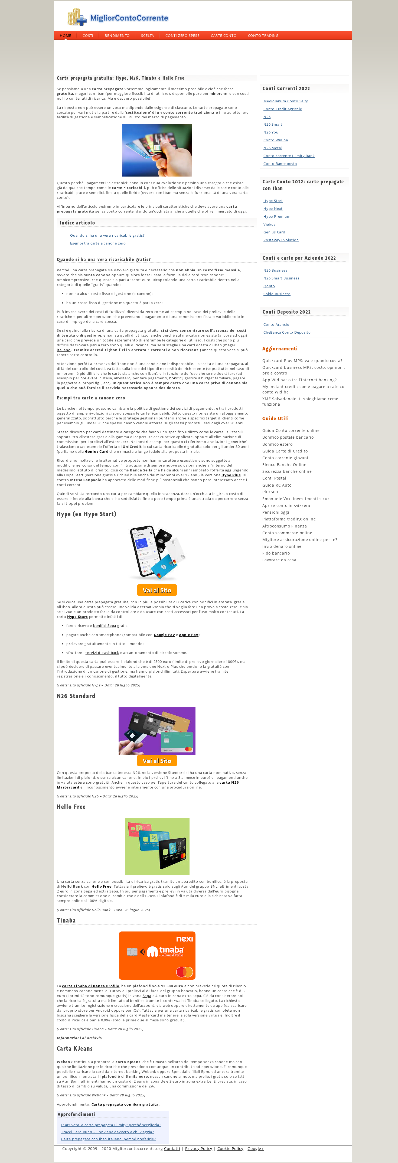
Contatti (172, 1148)
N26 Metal (272, 147)
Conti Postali (275, 478)
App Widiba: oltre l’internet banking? (299, 379)
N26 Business (275, 270)
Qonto (269, 286)
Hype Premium (277, 216)
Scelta (147, 35)
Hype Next (273, 208)
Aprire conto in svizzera (286, 505)
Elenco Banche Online (284, 464)
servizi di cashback (102, 652)
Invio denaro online (282, 546)
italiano (63, 349)
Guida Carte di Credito (285, 451)
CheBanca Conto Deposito (287, 332)
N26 (266, 116)
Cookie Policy (230, 1148)
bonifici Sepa (104, 625)
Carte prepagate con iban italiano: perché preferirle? (108, 1138)
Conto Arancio (276, 324)
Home (65, 35)
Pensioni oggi (275, 512)
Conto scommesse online (287, 532)
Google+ (255, 1148)
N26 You (271, 132)
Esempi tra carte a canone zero (98, 243)
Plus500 (270, 491)
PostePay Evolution (281, 239)
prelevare (88, 378)
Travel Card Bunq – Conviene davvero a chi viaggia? (107, 1131)
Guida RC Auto (276, 485)
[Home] (116, 28)
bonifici (175, 378)
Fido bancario (276, 553)
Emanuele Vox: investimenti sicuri (296, 498)
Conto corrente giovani (285, 457)
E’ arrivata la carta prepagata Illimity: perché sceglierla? (111, 1124)
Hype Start (273, 200)
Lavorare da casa (279, 559)
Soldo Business (277, 293)
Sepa (147, 995)
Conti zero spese (182, 35)
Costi (88, 35)
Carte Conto (224, 35)
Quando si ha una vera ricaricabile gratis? (107, 235)
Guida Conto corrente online (291, 430)
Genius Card (274, 232)
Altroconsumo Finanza (284, 526)
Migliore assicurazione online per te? (299, 539)
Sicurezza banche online (287, 471)
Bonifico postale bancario (288, 437)
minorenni (219, 93)
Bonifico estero (277, 444)
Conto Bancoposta (280, 163)
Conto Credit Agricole (282, 108)
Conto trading (263, 35)
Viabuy (269, 224)
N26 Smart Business (281, 278)
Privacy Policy (198, 1148)
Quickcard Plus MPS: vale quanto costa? (302, 360)
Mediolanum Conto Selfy (285, 101)
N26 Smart (272, 124)
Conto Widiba (275, 140)
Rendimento (117, 35)
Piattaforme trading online (289, 519)
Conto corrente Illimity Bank (289, 155)
